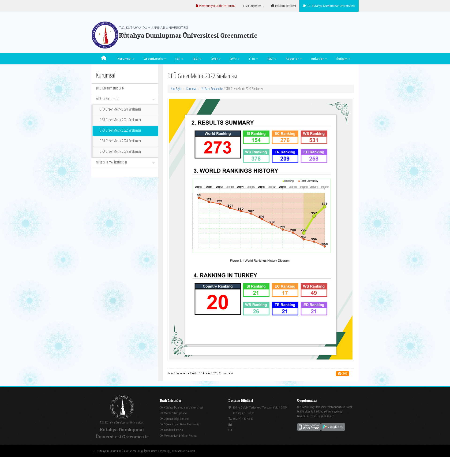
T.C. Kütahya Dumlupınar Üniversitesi (330, 6)
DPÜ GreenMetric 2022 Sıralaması (120, 130)
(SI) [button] (178, 58)
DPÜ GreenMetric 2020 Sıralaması (120, 109)
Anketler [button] (318, 58)
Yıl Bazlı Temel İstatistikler (111, 162)
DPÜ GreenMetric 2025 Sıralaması (120, 151)
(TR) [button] (252, 58)
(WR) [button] (233, 58)
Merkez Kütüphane (175, 413)
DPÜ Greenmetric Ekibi (110, 88)
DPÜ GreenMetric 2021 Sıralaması (120, 119)
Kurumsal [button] (124, 58)
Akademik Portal (173, 430)
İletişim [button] (342, 58)
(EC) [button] (196, 58)
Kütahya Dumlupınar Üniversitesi (183, 407)
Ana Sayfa (176, 88)
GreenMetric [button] (154, 58)
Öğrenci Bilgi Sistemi (176, 418)
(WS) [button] (214, 58)
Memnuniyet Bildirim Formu (217, 6)
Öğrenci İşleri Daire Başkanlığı (181, 424)
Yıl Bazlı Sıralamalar (108, 98)
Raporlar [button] (293, 58)
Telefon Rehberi (285, 6)
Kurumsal (191, 88)
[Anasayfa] (104, 58)
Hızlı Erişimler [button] (252, 6)
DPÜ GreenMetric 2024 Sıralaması (120, 140)
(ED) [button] (270, 58)
